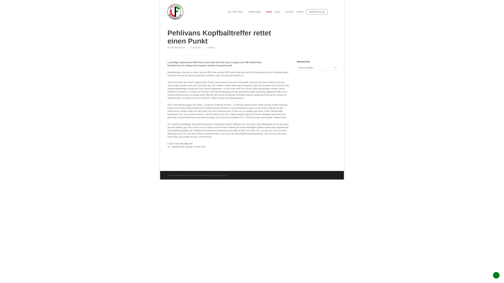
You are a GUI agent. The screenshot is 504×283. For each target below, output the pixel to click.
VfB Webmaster (177, 48)
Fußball (211, 48)
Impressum (213, 175)
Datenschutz (222, 175)
